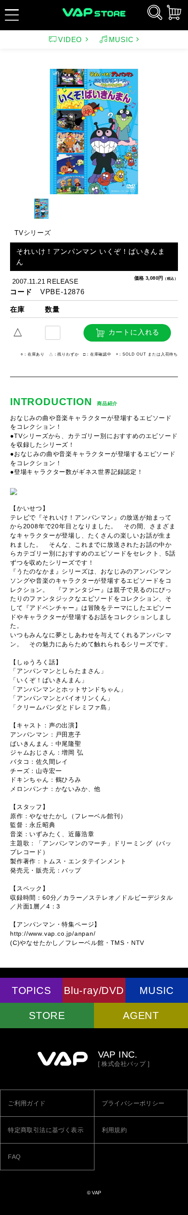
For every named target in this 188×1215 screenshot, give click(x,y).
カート (174, 12)
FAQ (14, 1156)
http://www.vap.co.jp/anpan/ (53, 933)
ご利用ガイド (26, 1103)
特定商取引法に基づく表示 (46, 1129)
